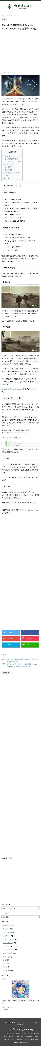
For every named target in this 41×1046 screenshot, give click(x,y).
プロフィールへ (7, 1007)
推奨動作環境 (11, 159)
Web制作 (6, 925)
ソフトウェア (8, 943)
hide (14, 152)
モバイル (6, 946)
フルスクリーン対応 (11, 173)
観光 (4, 960)
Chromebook (7, 932)
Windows (6, 936)
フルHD (6, 175)
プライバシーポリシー (25, 1023)
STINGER (23, 1042)
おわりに (7, 178)
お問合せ (4, 1009)
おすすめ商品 (8, 953)
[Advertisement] (20, 51)
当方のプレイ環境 (13, 162)
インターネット (8, 939)
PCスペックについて (11, 156)
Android (6, 929)
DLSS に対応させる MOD (11, 389)
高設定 (9, 167)
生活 (4, 963)
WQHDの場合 (8, 164)
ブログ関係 (7, 970)
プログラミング (8, 950)
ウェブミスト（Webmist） (20, 1029)
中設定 (9, 170)
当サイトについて (10, 1023)
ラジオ (5, 967)
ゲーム (5, 654)
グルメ (5, 957)
